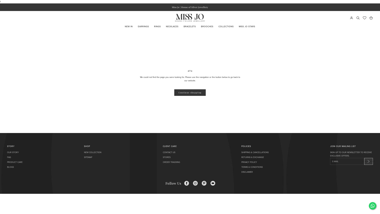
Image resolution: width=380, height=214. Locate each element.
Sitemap (88, 157)
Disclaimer (247, 172)
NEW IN (129, 26)
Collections (226, 26)
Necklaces (172, 26)
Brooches (207, 26)
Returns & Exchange (252, 157)
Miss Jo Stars (247, 26)
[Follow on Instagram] (195, 183)
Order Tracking (171, 162)
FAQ (9, 157)
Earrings (143, 26)
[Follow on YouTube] (212, 183)
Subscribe (368, 161)
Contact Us (169, 152)
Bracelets (190, 26)
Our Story (13, 152)
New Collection (92, 152)
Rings (157, 26)
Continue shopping (190, 92)
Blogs (10, 167)
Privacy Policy (249, 162)
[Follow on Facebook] (186, 183)
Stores (167, 157)
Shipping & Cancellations (255, 152)
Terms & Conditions (252, 167)
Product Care (15, 162)
